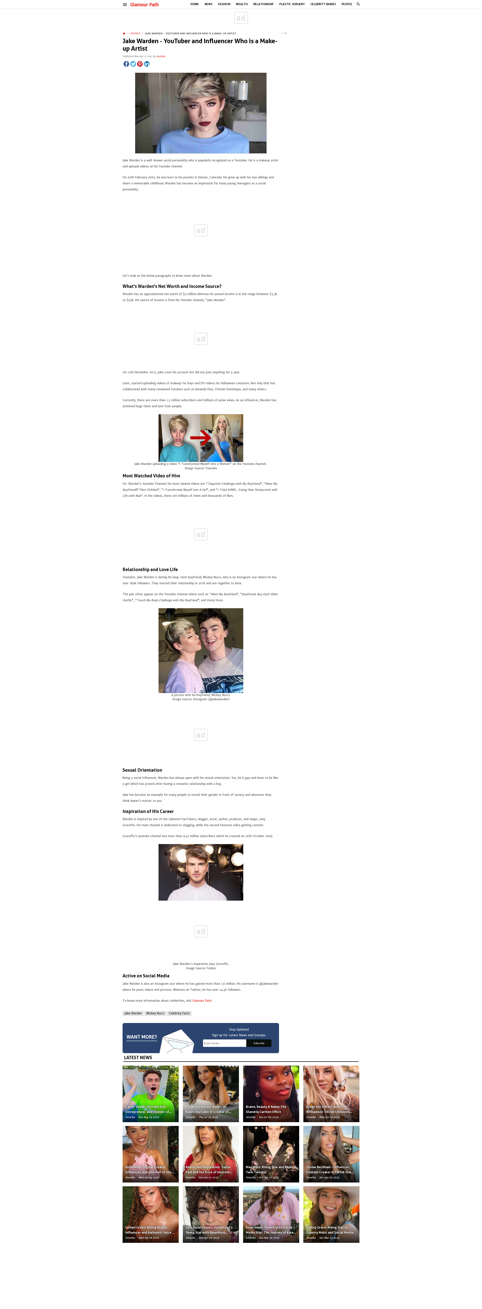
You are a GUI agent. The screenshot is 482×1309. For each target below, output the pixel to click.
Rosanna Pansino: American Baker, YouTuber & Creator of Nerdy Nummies (207, 1112)
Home (195, 4)
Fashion (224, 4)
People (347, 4)
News (209, 4)
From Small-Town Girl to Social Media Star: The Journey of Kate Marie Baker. (270, 1232)
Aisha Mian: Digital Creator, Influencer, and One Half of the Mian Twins (148, 1172)
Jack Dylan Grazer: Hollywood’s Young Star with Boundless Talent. (209, 1232)
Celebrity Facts (179, 1013)
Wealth (242, 4)
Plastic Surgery (292, 4)
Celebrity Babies (323, 4)
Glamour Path (144, 4)
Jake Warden (133, 1013)
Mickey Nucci (155, 1013)
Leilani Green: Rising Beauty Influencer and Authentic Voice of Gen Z (150, 1232)
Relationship (263, 4)
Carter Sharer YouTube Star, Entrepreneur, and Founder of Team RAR (147, 1112)
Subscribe (258, 1043)
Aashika (160, 56)
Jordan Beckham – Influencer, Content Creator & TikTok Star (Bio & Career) (329, 1172)
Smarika (130, 1117)
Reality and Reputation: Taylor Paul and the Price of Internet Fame (208, 1172)
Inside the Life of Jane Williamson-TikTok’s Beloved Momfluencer (328, 1112)
